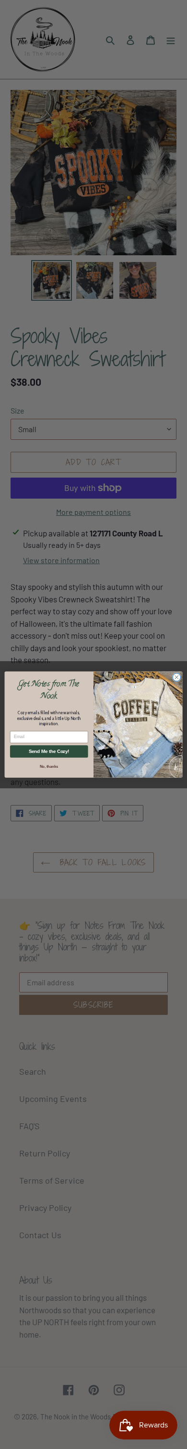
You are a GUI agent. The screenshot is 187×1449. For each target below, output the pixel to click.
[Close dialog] (177, 677)
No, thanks (49, 766)
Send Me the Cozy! (49, 751)
